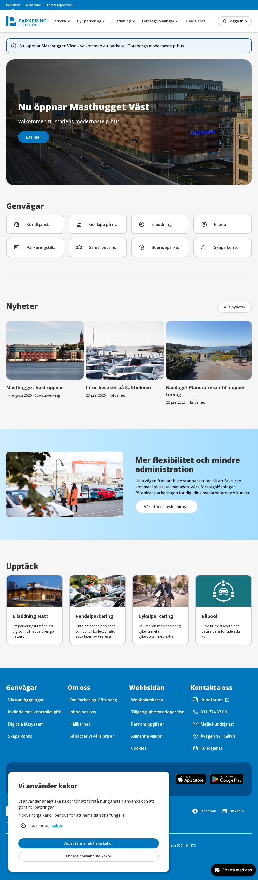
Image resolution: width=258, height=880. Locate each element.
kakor (57, 825)
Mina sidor (33, 5)
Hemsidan (13, 5)
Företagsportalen (60, 5)
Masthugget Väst (59, 46)
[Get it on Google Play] (227, 779)
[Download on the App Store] (191, 779)
